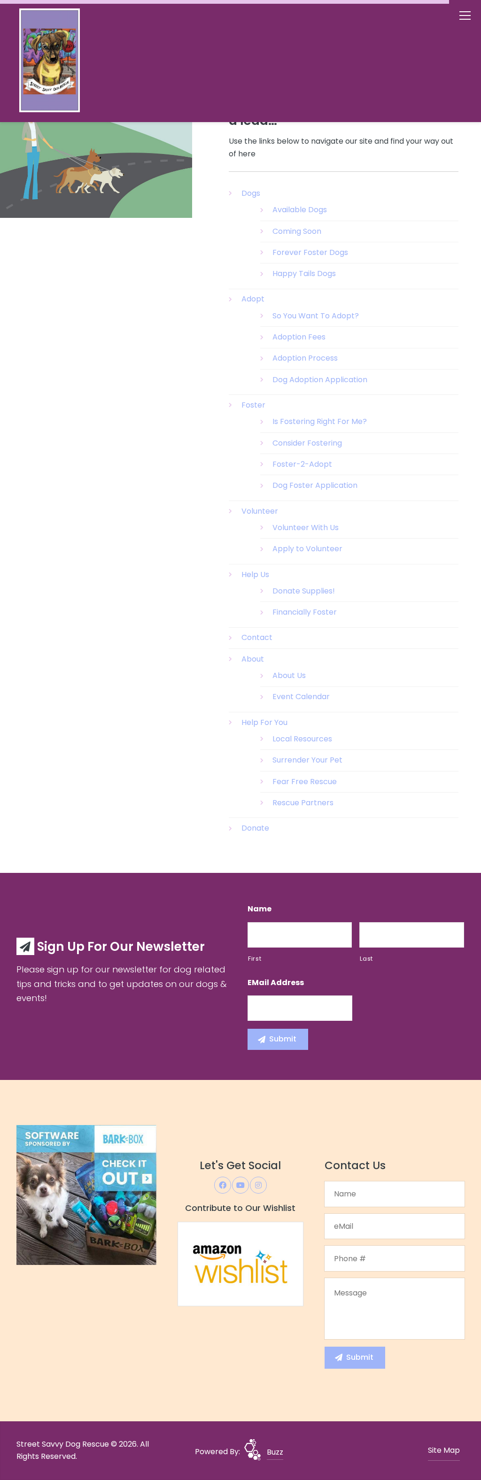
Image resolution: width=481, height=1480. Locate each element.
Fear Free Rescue (304, 781)
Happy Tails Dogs (304, 273)
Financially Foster (304, 612)
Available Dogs (299, 209)
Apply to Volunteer (307, 548)
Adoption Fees (299, 336)
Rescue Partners (303, 802)
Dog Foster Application (314, 485)
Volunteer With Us (305, 527)
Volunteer (259, 511)
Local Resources (302, 738)
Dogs (250, 193)
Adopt (252, 298)
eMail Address (276, 983)
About (252, 659)
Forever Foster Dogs (310, 252)
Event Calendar (301, 696)
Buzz (275, 1452)
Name (260, 909)
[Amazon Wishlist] (240, 1263)
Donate (255, 828)
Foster (253, 405)
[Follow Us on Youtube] (240, 1185)
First (254, 958)
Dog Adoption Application (319, 379)
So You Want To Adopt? (315, 315)
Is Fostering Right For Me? (319, 421)
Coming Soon (296, 231)
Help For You (264, 722)
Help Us (255, 574)
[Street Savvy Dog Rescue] (68, 62)
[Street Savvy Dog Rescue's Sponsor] (86, 1194)
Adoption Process (305, 358)
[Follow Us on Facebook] (222, 1185)
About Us (289, 675)
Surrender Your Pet (307, 760)
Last (366, 958)
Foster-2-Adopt (302, 464)
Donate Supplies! (303, 591)
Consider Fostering (307, 443)
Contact (256, 637)
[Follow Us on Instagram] (258, 1185)
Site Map (444, 1450)
